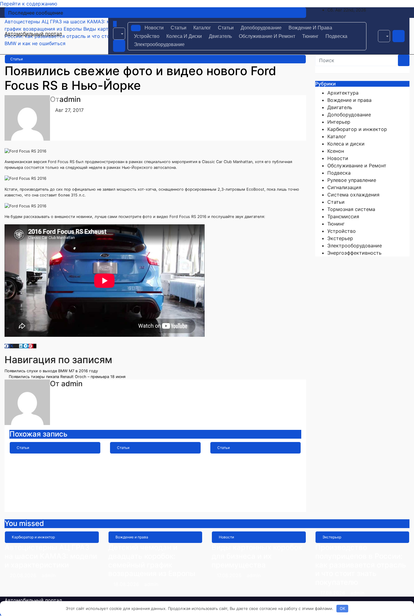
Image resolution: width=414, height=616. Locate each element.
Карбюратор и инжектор (357, 129)
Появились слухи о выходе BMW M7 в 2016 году (52, 371)
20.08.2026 (24, 575)
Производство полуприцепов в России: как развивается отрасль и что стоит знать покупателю (360, 565)
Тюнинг (310, 36)
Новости (154, 28)
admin (70, 99)
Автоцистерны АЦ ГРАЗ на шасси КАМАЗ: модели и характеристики (51, 556)
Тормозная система (351, 209)
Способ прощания (41, 458)
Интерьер (338, 122)
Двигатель (220, 36)
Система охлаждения (353, 195)
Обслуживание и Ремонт (267, 36)
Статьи (178, 28)
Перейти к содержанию (28, 4)
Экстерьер (340, 238)
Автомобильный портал (33, 34)
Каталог (202, 28)
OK (342, 608)
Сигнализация (344, 187)
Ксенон (335, 151)
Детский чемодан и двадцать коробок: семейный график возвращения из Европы (151, 560)
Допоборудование (261, 28)
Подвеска (336, 36)
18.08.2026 (127, 584)
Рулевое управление (351, 180)
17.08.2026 (230, 575)
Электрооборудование (159, 44)
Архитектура (343, 93)
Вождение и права (310, 28)
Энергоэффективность (354, 253)
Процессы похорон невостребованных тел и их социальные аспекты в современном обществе (254, 475)
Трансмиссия (343, 216)
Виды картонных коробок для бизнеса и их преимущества (257, 556)
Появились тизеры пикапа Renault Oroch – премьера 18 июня (66, 376)
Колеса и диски (184, 36)
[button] (119, 34)
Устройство (146, 36)
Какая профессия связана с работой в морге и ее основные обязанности (147, 471)
